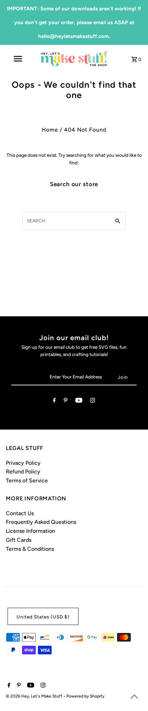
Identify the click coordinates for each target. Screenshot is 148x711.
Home (50, 129)
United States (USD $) (43, 616)
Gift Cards (18, 540)
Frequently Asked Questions (41, 522)
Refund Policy (23, 471)
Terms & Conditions (30, 549)
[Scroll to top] (134, 697)
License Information (30, 531)
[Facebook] (54, 401)
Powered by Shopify (85, 696)
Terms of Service (27, 480)
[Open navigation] (19, 58)
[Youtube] (78, 401)
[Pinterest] (65, 401)
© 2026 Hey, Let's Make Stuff (34, 696)
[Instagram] (92, 401)
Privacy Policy (23, 463)
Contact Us (20, 513)
